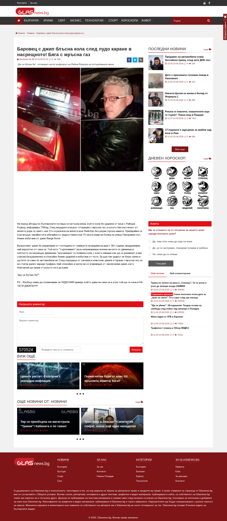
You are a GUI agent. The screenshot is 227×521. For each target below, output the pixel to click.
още (138, 402)
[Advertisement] (80, 195)
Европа (139, 476)
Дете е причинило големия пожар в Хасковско (186, 77)
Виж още (180, 149)
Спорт (113, 20)
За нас (33, 2)
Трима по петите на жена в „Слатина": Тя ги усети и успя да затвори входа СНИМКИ (179, 284)
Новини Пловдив (105, 476)
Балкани (140, 471)
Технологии (94, 20)
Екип (177, 471)
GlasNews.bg (25, 59)
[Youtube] (204, 3)
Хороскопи (129, 20)
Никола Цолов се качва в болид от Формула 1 (186, 95)
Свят (61, 20)
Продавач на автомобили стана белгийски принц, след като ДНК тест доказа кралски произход (188, 58)
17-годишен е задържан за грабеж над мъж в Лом (188, 131)
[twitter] (135, 59)
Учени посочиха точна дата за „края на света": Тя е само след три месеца (178, 296)
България (31, 20)
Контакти (22, 2)
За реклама (181, 476)
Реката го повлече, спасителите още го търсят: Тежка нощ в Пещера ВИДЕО (187, 113)
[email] (140, 59)
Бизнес (76, 20)
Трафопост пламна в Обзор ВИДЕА (170, 328)
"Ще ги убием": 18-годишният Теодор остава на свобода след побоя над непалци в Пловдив (176, 307)
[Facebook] (209, 3)
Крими (48, 20)
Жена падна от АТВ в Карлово (167, 316)
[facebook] (129, 59)
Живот (146, 20)
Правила (179, 467)
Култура (61, 471)
